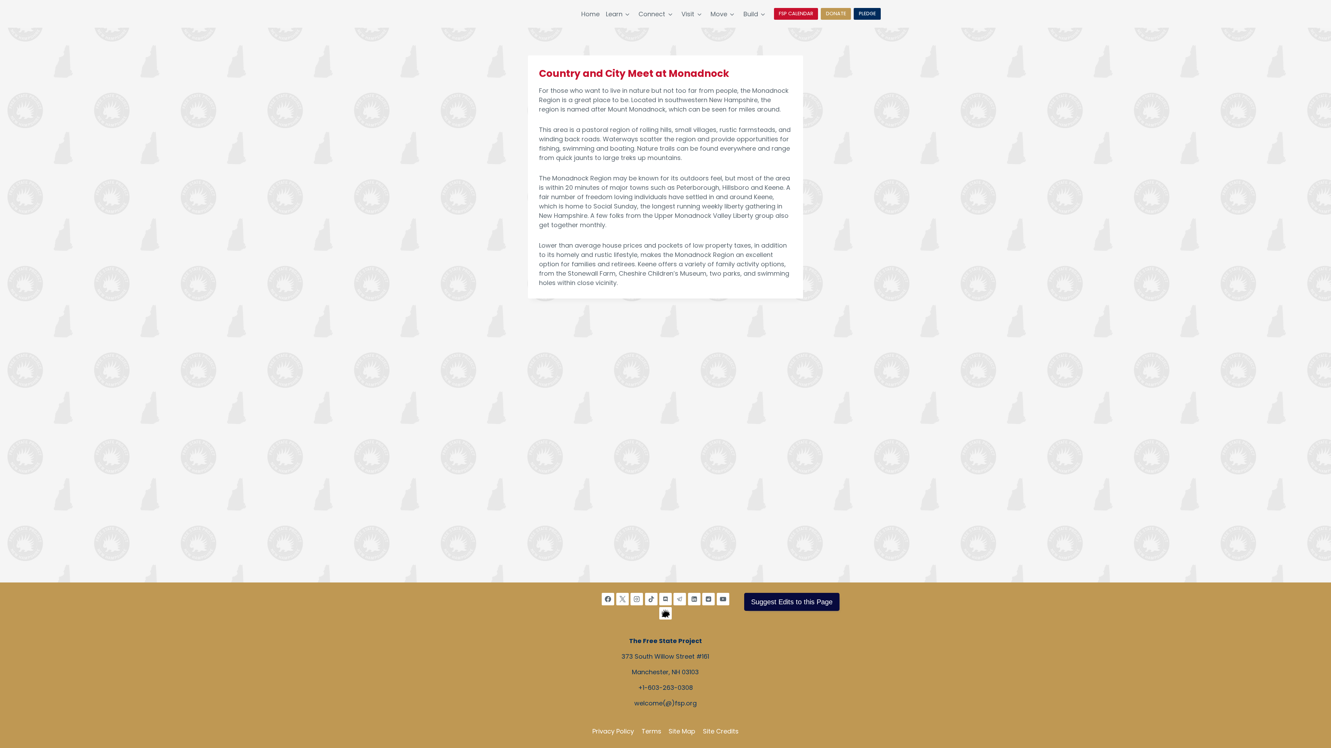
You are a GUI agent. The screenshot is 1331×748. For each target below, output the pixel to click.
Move (719, 14)
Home (590, 14)
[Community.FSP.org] (665, 613)
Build (750, 14)
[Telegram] (679, 599)
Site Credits (721, 731)
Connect (651, 14)
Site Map (682, 731)
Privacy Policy (613, 731)
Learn (614, 14)
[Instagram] (636, 599)
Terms (651, 731)
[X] (622, 599)
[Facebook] (608, 599)
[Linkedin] (694, 599)
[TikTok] (651, 599)
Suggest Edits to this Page (792, 602)
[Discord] (665, 599)
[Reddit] (708, 599)
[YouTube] (723, 599)
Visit (687, 14)
